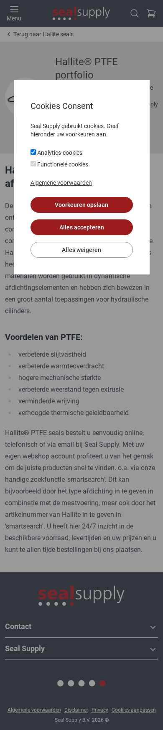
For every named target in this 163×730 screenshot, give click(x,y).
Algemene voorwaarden (61, 182)
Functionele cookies (62, 164)
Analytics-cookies (59, 152)
